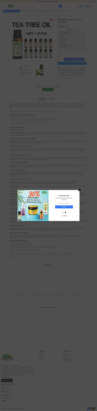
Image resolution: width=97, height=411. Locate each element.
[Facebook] (62, 212)
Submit (64, 206)
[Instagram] (65, 212)
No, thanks (65, 215)
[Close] (80, 190)
